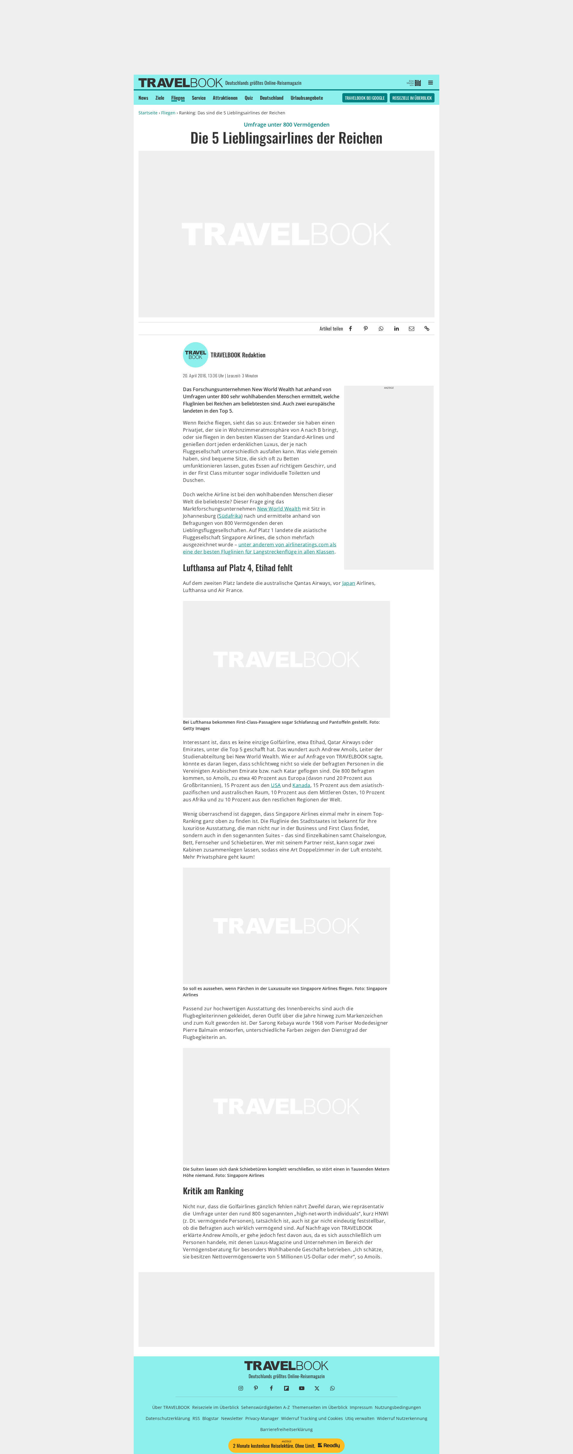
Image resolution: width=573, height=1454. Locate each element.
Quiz (249, 97)
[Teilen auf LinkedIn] (396, 328)
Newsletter (232, 1418)
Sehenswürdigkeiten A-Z (265, 1407)
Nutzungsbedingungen (398, 1407)
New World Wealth (279, 508)
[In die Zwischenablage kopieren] (427, 328)
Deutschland (272, 97)
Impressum (361, 1407)
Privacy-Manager (262, 1418)
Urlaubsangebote (307, 97)
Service (199, 97)
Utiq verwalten (360, 1418)
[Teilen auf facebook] (350, 328)
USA (276, 785)
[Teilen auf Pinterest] (365, 328)
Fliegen (178, 97)
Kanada (301, 785)
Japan (348, 583)
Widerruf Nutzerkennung (402, 1418)
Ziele (159, 97)
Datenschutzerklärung (168, 1418)
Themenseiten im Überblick (319, 1407)
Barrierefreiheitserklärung (286, 1429)
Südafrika (230, 516)
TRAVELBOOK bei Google (365, 98)
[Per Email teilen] (411, 328)
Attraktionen (225, 97)
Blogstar (210, 1418)
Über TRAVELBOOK (171, 1407)
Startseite (148, 113)
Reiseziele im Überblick (412, 98)
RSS (196, 1418)
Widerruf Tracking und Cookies (312, 1418)
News (143, 97)
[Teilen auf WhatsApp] (381, 328)
